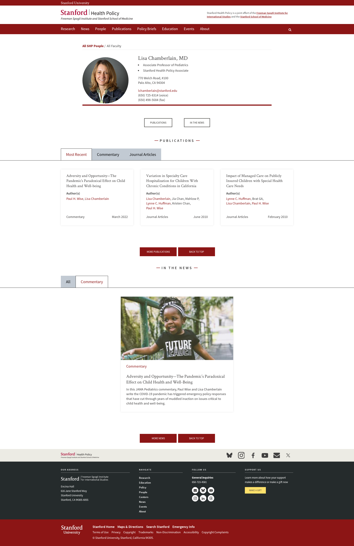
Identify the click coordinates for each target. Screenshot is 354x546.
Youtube (211, 490)
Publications (121, 28)
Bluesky (203, 490)
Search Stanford (157, 527)
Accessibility (191, 532)
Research (68, 28)
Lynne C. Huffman (158, 203)
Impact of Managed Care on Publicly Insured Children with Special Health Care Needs (257, 197)
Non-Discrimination (168, 532)
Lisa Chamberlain (97, 199)
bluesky (229, 455)
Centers (143, 497)
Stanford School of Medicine (256, 16)
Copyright (129, 532)
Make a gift (255, 490)
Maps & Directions (130, 527)
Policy (142, 487)
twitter (288, 455)
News (85, 28)
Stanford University (75, 2)
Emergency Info (183, 527)
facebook (253, 455)
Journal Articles (142, 154)
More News (158, 438)
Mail (195, 490)
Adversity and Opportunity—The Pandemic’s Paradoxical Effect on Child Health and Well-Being (177, 354)
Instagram (195, 498)
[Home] (97, 14)
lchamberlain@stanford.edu (157, 90)
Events (189, 28)
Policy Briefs (146, 28)
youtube (264, 455)
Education (170, 28)
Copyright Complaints (215, 532)
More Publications (158, 251)
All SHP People (93, 46)
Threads (211, 498)
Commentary (108, 154)
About (204, 28)
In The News (197, 122)
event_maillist (276, 455)
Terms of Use (101, 532)
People (100, 28)
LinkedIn (203, 498)
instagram (241, 455)
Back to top (196, 251)
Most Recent (76, 154)
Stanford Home (103, 527)
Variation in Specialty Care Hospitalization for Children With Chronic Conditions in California (177, 197)
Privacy (116, 532)
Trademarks (145, 532)
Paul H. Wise (74, 199)
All (68, 281)
